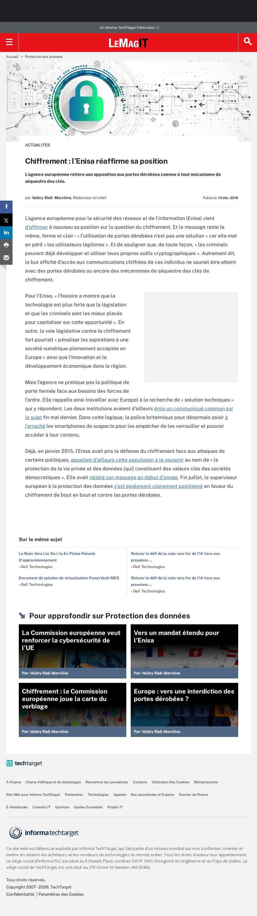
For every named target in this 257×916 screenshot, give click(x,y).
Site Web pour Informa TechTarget (33, 794)
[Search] (247, 42)
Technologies (98, 794)
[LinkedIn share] (6, 232)
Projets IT (115, 807)
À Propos (13, 782)
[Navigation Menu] (9, 42)
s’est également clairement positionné (158, 486)
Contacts (140, 782)
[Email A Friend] (6, 258)
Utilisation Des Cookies (170, 782)
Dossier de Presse (193, 794)
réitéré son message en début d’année (133, 477)
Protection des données (44, 57)
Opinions (62, 807)
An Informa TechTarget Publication (127, 27)
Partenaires (74, 794)
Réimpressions (206, 782)
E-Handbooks (17, 807)
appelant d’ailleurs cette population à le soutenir (127, 460)
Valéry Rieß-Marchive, (52, 198)
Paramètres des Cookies (61, 894)
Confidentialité (20, 894)
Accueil (12, 57)
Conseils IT (41, 807)
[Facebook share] (6, 207)
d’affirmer (36, 227)
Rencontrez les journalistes (107, 782)
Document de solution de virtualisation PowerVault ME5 (69, 578)
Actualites (37, 145)
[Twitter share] (6, 219)
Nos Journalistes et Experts (152, 794)
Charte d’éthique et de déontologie (53, 782)
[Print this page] (6, 245)
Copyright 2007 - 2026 (27, 887)
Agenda (119, 794)
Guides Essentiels (88, 807)
